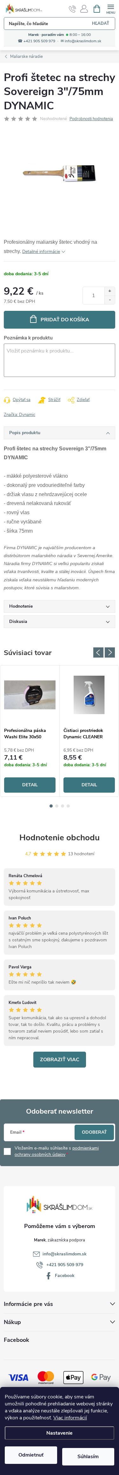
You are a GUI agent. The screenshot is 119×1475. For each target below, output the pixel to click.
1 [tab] (51, 806)
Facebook (65, 1276)
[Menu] (110, 8)
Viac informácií (70, 1417)
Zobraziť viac (59, 1059)
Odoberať (94, 1132)
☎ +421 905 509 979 (36, 41)
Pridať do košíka (65, 319)
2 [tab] (56, 806)
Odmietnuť (30, 1454)
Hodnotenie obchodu (59, 837)
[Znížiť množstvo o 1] (109, 300)
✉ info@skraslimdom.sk (81, 41)
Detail (30, 785)
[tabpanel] (30, 731)
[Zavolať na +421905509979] (72, 9)
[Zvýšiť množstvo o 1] (109, 291)
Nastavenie (59, 1433)
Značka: (19, 415)
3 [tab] (62, 806)
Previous (98, 652)
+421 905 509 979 (64, 1265)
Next (110, 652)
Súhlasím (88, 1456)
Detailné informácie (41, 252)
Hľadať (100, 23)
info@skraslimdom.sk (65, 1254)
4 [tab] (68, 806)
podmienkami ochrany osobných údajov (57, 1151)
